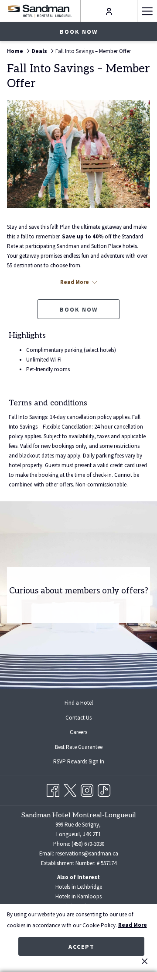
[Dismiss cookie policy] (144, 961)
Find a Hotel (79, 702)
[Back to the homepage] (40, 10)
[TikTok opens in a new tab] (104, 789)
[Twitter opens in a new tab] (70, 789)
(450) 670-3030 (88, 844)
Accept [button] (81, 947)
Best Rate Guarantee (78, 747)
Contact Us (78, 717)
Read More (132, 925)
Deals (39, 51)
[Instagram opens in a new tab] (87, 789)
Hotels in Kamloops (78, 896)
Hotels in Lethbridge (78, 886)
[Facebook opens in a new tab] (53, 789)
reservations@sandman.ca (86, 853)
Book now (79, 31)
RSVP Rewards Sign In (85, 762)
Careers (78, 732)
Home (15, 51)
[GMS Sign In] (109, 10)
